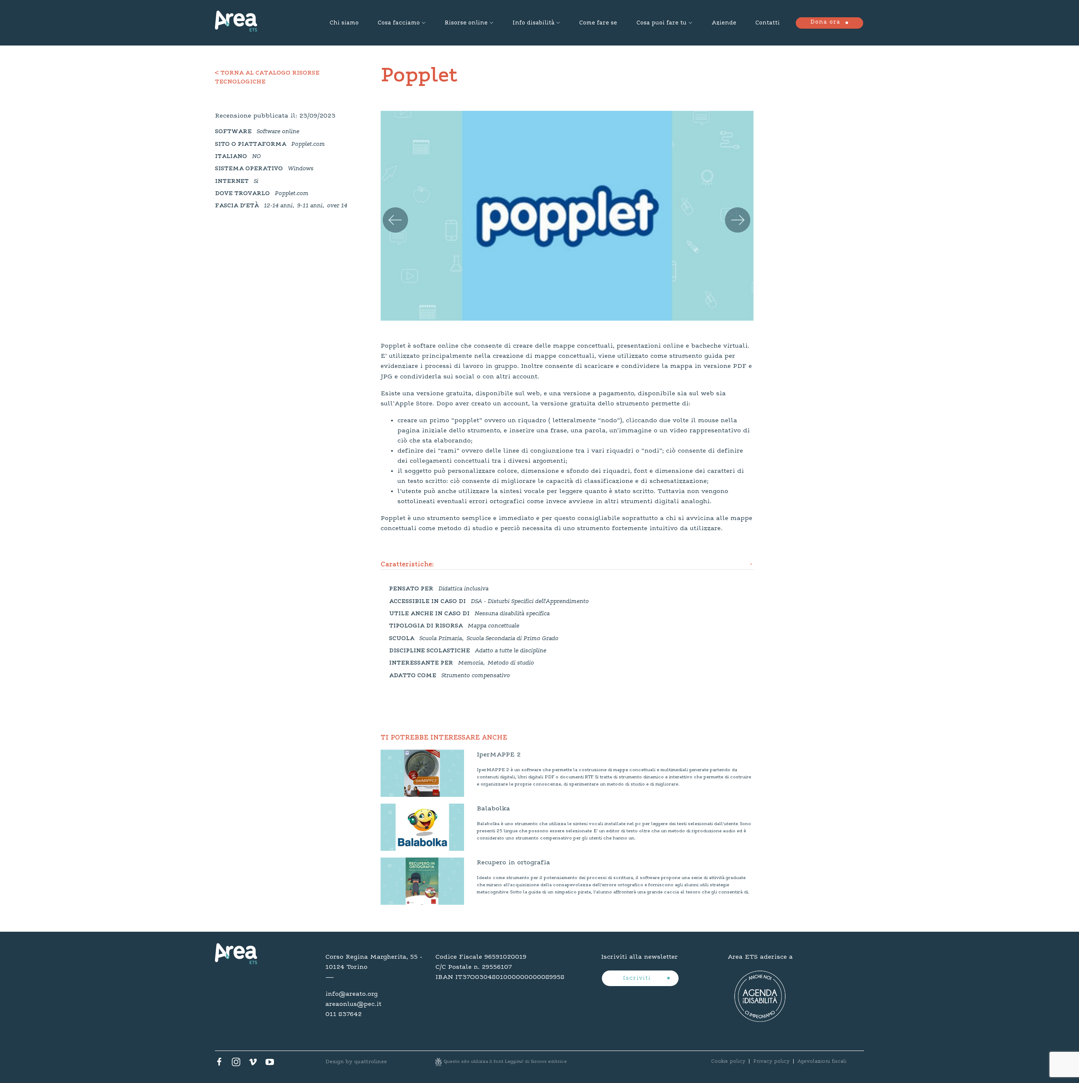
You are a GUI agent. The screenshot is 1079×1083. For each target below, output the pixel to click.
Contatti (767, 23)
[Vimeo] (253, 1064)
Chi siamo (344, 23)
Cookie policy (728, 1061)
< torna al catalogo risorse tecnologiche (267, 78)
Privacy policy (771, 1061)
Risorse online (466, 23)
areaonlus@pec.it (353, 1004)
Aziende (723, 23)
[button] (392, 211)
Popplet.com (308, 144)
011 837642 (343, 1014)
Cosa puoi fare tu (661, 23)
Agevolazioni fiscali (821, 1061)
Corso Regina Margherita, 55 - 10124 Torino (373, 962)
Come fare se (598, 23)
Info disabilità (533, 23)
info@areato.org (351, 994)
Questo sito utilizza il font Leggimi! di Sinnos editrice (505, 1061)
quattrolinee (370, 1062)
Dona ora (825, 22)
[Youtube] (270, 1064)
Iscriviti (638, 978)
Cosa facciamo (399, 23)
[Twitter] (236, 1064)
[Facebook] (219, 1064)
